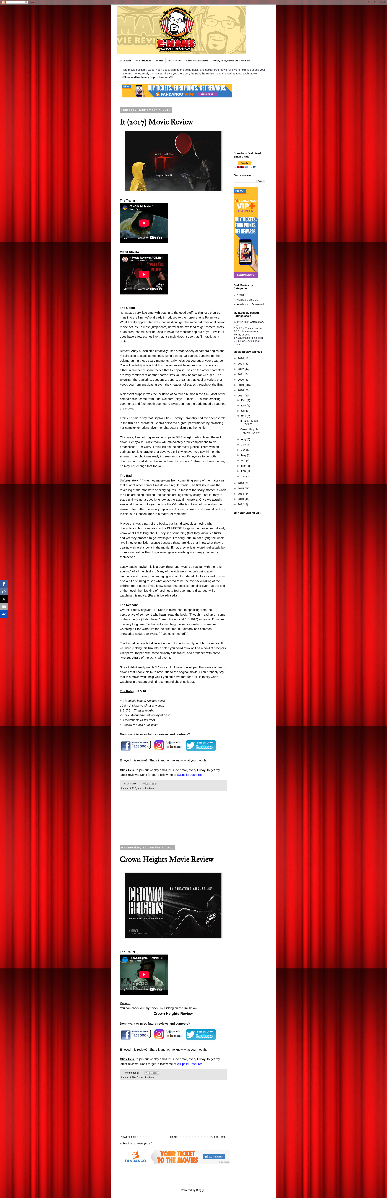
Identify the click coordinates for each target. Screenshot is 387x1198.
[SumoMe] (4, 614)
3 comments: (131, 783)
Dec (244, 400)
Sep (244, 416)
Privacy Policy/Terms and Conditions (231, 60)
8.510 (133, 1077)
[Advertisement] (173, 819)
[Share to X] (149, 783)
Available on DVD (247, 299)
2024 (241, 358)
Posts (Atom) (144, 1143)
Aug (244, 439)
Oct (243, 410)
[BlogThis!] (146, 783)
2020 (241, 379)
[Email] (4, 606)
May (244, 455)
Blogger (200, 1190)
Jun (243, 449)
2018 (241, 390)
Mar (244, 465)
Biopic (140, 1077)
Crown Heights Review (173, 1013)
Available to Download (250, 304)
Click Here (127, 770)
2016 (241, 483)
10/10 (240, 295)
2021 (241, 374)
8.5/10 (133, 788)
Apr (243, 460)
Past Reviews (175, 60)
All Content (125, 60)
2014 (241, 493)
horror (140, 788)
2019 (241, 384)
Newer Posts (128, 1136)
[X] (4, 599)
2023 (241, 363)
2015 (241, 488)
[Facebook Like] (4, 591)
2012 (241, 504)
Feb (244, 471)
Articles (159, 60)
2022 (241, 369)
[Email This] (144, 783)
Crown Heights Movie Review (166, 859)
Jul (243, 444)
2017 (241, 395)
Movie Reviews (143, 60)
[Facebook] (4, 584)
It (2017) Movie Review (156, 122)
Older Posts (218, 1136)
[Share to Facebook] (152, 783)
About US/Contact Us (197, 60)
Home (173, 1136)
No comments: (132, 1072)
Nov (244, 405)
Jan (243, 476)
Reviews (149, 788)
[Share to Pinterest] (155, 783)
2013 (241, 499)
